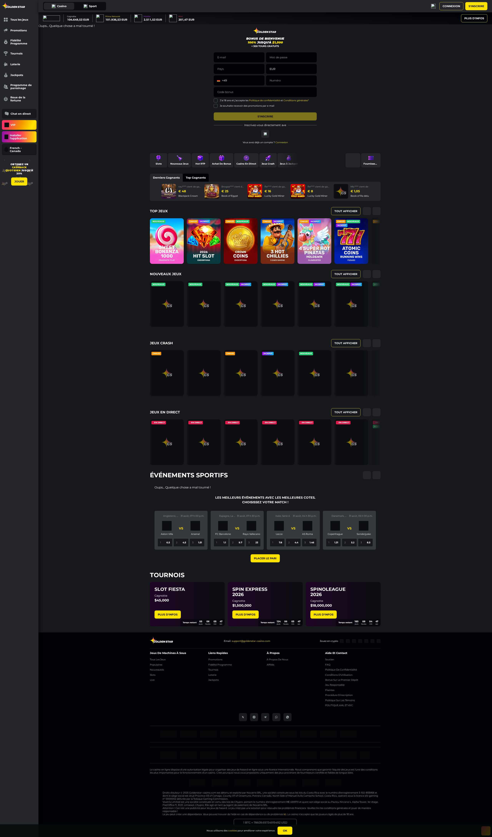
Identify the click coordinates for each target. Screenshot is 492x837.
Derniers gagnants (166, 177)
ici (285, 814)
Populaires (156, 664)
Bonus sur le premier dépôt (341, 679)
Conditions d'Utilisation (338, 674)
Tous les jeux (157, 659)
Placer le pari (265, 558)
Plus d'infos (474, 18)
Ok (285, 830)
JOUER (19, 181)
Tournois (213, 669)
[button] (259, 68)
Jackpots (213, 679)
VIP (13, 125)
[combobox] (19, 149)
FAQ (327, 664)
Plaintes (329, 690)
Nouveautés (157, 669)
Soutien (329, 659)
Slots (152, 674)
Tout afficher (345, 211)
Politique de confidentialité (264, 100)
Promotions (215, 659)
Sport (93, 6)
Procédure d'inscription (339, 695)
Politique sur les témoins (340, 700)
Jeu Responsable (335, 684)
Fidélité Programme (220, 664)
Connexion (451, 6)
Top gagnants (196, 177)
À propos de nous (277, 659)
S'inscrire (476, 6)
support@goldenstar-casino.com (251, 641)
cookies (232, 830)
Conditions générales (295, 100)
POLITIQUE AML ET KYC (339, 705)
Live (152, 679)
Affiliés (270, 664)
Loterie (212, 674)
